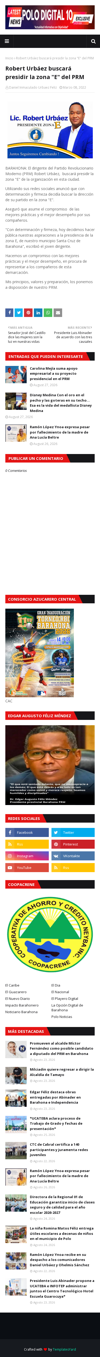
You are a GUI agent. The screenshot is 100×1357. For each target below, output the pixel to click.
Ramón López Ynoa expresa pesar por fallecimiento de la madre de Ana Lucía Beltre (60, 432)
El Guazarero (16, 991)
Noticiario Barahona (21, 1011)
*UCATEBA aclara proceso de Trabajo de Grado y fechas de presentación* (56, 1123)
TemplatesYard (64, 1349)
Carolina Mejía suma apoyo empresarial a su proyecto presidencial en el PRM (54, 373)
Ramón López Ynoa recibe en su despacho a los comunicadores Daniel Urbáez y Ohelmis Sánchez (59, 1259)
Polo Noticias (61, 1016)
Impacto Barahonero (22, 1005)
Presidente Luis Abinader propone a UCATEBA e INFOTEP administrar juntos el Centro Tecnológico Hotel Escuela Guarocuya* (62, 1288)
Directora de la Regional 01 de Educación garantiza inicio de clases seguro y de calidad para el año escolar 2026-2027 (62, 1204)
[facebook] (27, 832)
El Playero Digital (64, 998)
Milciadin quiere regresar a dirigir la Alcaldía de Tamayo (62, 1072)
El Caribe (12, 985)
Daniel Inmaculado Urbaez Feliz (33, 87)
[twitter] (73, 832)
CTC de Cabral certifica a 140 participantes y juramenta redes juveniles (59, 1149)
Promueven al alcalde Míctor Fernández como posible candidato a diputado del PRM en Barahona (61, 1048)
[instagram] (27, 855)
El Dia (55, 985)
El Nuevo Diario (17, 998)
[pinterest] (73, 844)
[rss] (27, 844)
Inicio (9, 58)
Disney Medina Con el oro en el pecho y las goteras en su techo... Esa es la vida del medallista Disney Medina (61, 403)
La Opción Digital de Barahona (67, 1007)
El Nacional (60, 991)
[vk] (73, 855)
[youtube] (27, 867)
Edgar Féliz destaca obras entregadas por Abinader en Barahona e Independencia (55, 1097)
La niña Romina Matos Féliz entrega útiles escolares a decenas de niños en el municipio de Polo (62, 1233)
